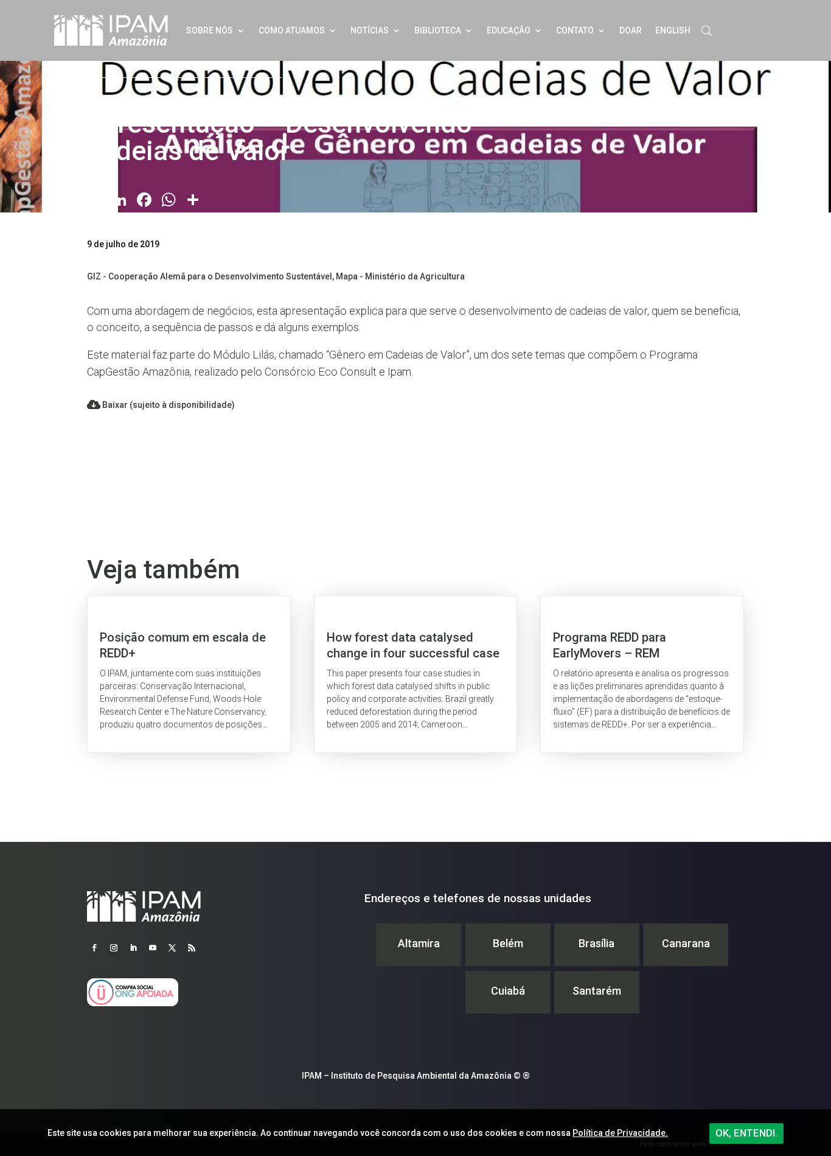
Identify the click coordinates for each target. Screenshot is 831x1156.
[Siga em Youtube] (152, 948)
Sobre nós (209, 30)
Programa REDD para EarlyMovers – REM (642, 674)
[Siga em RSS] (191, 948)
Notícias (369, 30)
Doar (630, 30)
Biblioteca (437, 30)
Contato (575, 30)
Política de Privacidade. (620, 1133)
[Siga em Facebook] (94, 948)
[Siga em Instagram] (113, 948)
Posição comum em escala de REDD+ (189, 674)
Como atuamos (292, 30)
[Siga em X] (172, 948)
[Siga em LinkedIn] (133, 948)
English (672, 30)
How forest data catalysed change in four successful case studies (416, 674)
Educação (508, 30)
